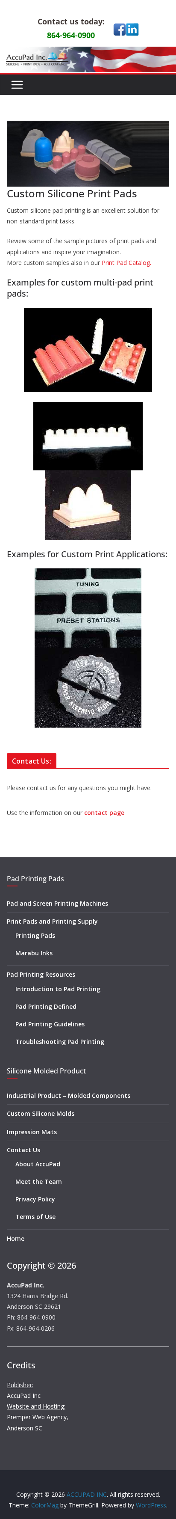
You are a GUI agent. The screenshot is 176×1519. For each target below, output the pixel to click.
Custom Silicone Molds (40, 1113)
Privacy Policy (35, 1199)
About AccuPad (37, 1164)
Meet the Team (38, 1181)
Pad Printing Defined (45, 1006)
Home (15, 1238)
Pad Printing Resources (41, 974)
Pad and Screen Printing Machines (57, 903)
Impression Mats (32, 1132)
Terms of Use (35, 1217)
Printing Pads (35, 935)
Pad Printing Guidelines (50, 1024)
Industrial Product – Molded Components (68, 1095)
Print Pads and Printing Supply (52, 921)
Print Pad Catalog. (126, 263)
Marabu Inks (34, 953)
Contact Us (23, 1150)
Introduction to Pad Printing (57, 989)
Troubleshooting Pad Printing (59, 1041)
